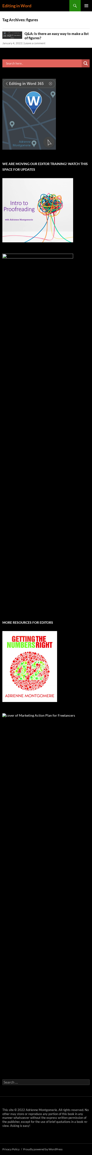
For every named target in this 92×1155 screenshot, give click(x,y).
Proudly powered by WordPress (43, 1149)
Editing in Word (16, 5)
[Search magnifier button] (86, 63)
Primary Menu (86, 5)
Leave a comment (34, 43)
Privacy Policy (11, 1149)
